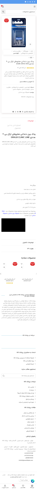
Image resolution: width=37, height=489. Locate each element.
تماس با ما (31, 387)
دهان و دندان (17, 51)
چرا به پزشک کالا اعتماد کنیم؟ (25, 393)
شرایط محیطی (30, 431)
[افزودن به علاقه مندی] (21, 264)
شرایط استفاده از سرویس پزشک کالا (24, 358)
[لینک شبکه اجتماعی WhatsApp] (28, 2)
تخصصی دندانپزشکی (27, 53)
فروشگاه (25, 51)
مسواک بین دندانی (23, 92)
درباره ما (31, 390)
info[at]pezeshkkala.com (26, 460)
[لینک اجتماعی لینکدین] (30, 2)
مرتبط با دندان (26, 89)
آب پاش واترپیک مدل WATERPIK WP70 (9, 280)
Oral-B (23, 97)
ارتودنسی (16, 53)
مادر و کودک (30, 425)
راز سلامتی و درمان (29, 413)
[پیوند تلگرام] (25, 2)
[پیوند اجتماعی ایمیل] (20, 111)
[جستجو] (3, 376)
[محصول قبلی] (33, 58)
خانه (32, 51)
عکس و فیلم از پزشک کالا (27, 396)
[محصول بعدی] (29, 58)
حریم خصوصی (30, 364)
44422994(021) (28, 453)
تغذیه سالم (31, 422)
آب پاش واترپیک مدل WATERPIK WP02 (27, 280)
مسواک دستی (17, 89)
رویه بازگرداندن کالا (28, 361)
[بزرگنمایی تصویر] (30, 44)
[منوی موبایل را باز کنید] (35, 6)
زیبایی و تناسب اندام (28, 416)
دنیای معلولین (30, 419)
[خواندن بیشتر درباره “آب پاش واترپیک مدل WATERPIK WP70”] (4, 267)
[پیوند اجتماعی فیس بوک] (35, 2)
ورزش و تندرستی (29, 428)
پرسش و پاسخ (30, 399)
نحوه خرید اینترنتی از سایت (26, 402)
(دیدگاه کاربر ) (21, 68)
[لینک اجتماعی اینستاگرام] (32, 2)
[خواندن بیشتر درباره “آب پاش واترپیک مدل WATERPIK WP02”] (21, 267)
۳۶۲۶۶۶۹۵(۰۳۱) (28, 456)
